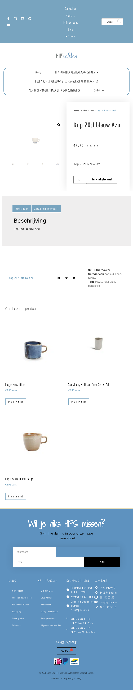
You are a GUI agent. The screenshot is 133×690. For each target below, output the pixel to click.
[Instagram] (15, 18)
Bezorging (16, 611)
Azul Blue (109, 281)
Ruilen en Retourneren (22, 597)
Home (38, 72)
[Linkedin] (22, 18)
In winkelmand (102, 179)
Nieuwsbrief (46, 604)
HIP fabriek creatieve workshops (75, 72)
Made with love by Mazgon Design (66, 678)
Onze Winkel (46, 597)
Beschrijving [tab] (22, 208)
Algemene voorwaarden (51, 625)
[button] (59, 125)
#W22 (98, 281)
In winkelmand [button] (15, 401)
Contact (70, 15)
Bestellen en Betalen (20, 604)
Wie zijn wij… (47, 590)
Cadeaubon (71, 8)
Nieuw (92, 278)
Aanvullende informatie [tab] (46, 208)
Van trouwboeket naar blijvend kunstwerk (54, 90)
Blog (70, 29)
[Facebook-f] (8, 18)
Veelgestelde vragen (49, 611)
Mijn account (70, 22)
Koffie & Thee (87, 111)
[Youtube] (8, 25)
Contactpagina (18, 618)
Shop (97, 90)
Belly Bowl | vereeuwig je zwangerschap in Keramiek (66, 81)
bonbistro (94, 285)
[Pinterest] (29, 18)
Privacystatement (48, 618)
